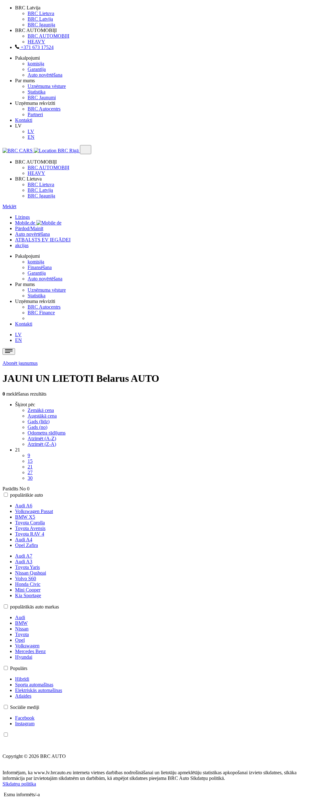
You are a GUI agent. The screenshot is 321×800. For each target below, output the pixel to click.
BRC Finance (41, 312)
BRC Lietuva (41, 13)
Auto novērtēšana (45, 75)
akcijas (22, 245)
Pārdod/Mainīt (29, 228)
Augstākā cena (42, 416)
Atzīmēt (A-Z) (42, 438)
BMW (21, 623)
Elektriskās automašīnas (38, 690)
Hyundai (23, 657)
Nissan (22, 628)
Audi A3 (23, 561)
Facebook (24, 718)
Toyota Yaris (27, 567)
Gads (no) (37, 427)
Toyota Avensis (30, 528)
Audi (20, 617)
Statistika (36, 92)
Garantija (37, 69)
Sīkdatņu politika (19, 783)
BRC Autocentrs (44, 108)
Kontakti (23, 120)
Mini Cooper (27, 589)
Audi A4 (23, 539)
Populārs (18, 668)
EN (31, 137)
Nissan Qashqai (30, 573)
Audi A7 (23, 556)
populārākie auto (26, 495)
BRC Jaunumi (42, 97)
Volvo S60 (25, 578)
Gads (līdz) (39, 421)
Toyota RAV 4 (29, 534)
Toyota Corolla (30, 522)
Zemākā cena (41, 410)
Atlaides (23, 696)
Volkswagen (27, 645)
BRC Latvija (40, 19)
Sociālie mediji (24, 707)
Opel (20, 640)
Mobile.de (25, 222)
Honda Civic (27, 584)
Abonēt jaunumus (20, 363)
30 (30, 478)
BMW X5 (25, 517)
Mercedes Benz (30, 651)
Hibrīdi (22, 679)
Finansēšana (40, 267)
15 (30, 461)
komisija (36, 63)
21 (30, 466)
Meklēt (9, 206)
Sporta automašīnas (34, 684)
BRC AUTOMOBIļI (48, 36)
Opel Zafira (26, 545)
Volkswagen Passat (34, 511)
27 (30, 472)
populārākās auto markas (34, 606)
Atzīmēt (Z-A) (42, 444)
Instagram (24, 723)
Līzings (22, 217)
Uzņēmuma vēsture (47, 86)
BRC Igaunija (41, 24)
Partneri (35, 114)
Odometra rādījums (47, 432)
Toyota (22, 634)
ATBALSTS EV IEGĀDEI (43, 239)
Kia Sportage (28, 595)
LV (31, 131)
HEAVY (36, 41)
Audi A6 (23, 505)
